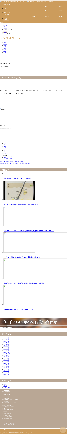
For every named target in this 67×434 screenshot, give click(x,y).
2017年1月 (6, 350)
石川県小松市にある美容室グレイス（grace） (19, 432)
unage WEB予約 (7, 416)
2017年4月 (6, 346)
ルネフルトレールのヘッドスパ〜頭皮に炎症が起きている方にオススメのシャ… (29, 231)
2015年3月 (6, 371)
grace (47, 6)
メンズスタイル (7, 158)
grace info (6, 390)
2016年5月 (6, 363)
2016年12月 (6, 352)
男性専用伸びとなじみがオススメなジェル (17, 178)
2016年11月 (6, 353)
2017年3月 (6, 347)
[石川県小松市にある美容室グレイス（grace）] (26, 1)
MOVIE (5, 18)
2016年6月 (6, 361)
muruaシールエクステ (9, 402)
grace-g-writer (12, 156)
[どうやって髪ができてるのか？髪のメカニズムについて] (19, 199)
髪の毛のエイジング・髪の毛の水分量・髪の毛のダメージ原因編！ (25, 283)
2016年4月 (6, 364)
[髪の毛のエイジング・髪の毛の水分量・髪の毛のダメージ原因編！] (19, 278)
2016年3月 (6, 366)
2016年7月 (6, 360)
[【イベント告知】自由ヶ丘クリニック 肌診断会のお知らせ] (19, 252)
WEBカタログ (7, 12)
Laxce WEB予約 (7, 418)
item (4, 384)
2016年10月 (6, 355)
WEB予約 (6, 14)
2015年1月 (6, 372)
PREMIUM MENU (8, 409)
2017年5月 (6, 344)
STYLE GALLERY (8, 387)
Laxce (60, 6)
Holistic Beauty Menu (9, 396)
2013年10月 (6, 374)
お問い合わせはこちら (6, 327)
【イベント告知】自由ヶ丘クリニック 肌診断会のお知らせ (22, 257)
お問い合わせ (7, 413)
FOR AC (5, 401)
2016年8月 (6, 358)
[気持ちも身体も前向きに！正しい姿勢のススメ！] (17, 304)
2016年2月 (6, 368)
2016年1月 (6, 369)
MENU (5, 8)
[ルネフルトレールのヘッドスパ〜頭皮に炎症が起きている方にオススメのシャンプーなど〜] (19, 226)
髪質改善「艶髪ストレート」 (11, 399)
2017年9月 (6, 338)
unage (47, 16)
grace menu (6, 391)
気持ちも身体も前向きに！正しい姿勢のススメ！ (19, 309)
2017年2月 (6, 349)
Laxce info (6, 392)
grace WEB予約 (7, 415)
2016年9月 (6, 357)
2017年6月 (6, 342)
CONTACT (6, 20)
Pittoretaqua (6, 398)
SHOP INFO (6, 4)
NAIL (4, 408)
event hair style (7, 405)
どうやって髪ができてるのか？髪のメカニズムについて (21, 204)
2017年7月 (6, 341)
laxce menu (6, 394)
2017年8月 (6, 339)
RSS (4, 429)
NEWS (5, 32)
